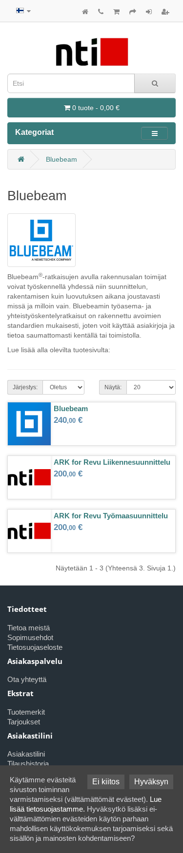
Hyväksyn (151, 781)
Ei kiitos (106, 781)
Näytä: (113, 387)
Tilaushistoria (28, 763)
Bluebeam (61, 159)
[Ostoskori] (116, 12)
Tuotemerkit (26, 712)
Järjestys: (25, 387)
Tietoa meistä (28, 628)
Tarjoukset (23, 722)
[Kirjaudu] (149, 12)
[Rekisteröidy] (165, 12)
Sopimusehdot (30, 637)
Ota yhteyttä (26, 679)
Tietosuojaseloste (34, 647)
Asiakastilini (26, 754)
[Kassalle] (132, 12)
